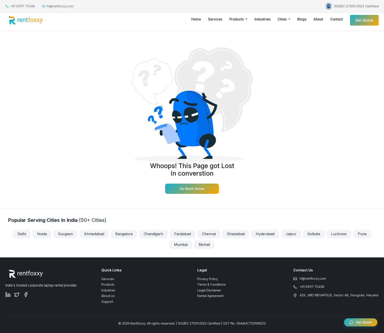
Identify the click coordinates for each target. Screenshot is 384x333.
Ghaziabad (236, 234)
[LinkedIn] (8, 294)
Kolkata (314, 234)
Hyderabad (265, 234)
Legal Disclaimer (209, 290)
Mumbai (181, 244)
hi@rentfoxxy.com (313, 278)
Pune (362, 234)
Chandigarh (153, 234)
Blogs (301, 19)
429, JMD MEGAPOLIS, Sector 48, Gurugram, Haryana (339, 295)
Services (215, 19)
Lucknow (339, 234)
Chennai (209, 234)
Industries (262, 19)
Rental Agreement (210, 296)
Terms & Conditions (211, 284)
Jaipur (291, 234)
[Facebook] (25, 294)
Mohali (204, 244)
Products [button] (237, 19)
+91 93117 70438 (312, 287)
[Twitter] (17, 294)
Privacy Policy (207, 279)
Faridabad (182, 234)
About (318, 19)
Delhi (22, 234)
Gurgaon (65, 234)
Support (107, 301)
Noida (42, 234)
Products (107, 284)
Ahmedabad (94, 234)
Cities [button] (283, 19)
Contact (336, 19)
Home (196, 19)
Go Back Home (192, 189)
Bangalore (124, 234)
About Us (108, 296)
